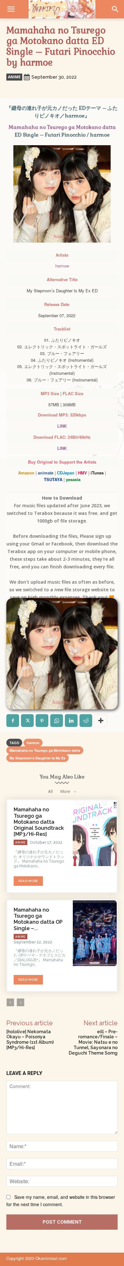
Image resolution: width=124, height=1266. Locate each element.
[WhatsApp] (56, 720)
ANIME (14, 77)
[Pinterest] (42, 720)
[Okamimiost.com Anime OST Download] (62, 9)
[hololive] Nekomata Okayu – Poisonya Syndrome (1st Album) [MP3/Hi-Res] (30, 1039)
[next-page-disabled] (20, 1002)
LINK (62, 426)
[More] (100, 720)
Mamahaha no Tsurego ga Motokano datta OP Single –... (38, 919)
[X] (27, 720)
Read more (28, 881)
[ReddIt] (85, 720)
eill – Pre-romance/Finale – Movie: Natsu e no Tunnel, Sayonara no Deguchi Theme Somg (93, 1042)
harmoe (62, 266)
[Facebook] (12, 720)
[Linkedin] (71, 720)
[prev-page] (10, 1002)
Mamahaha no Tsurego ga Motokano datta (62, 127)
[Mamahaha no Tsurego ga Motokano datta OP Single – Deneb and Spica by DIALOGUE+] (95, 933)
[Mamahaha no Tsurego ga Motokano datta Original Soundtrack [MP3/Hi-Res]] (95, 833)
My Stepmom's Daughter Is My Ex (37, 758)
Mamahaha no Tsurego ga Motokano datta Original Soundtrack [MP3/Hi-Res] (39, 822)
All (50, 791)
